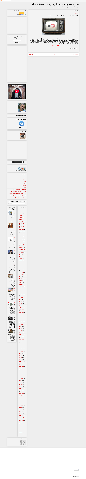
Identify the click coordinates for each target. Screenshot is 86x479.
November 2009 (22, 398)
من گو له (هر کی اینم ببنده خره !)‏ (20, 197)
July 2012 (20, 326)
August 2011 (21, 351)
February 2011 (21, 363)
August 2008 (21, 430)
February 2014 (21, 286)
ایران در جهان (23, 185)
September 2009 (22, 402)
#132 (14, 250)
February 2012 (21, 336)
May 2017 (20, 215)
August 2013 (21, 297)
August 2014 (21, 274)
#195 (14, 316)
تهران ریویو (24, 183)
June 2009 (20, 409)
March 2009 (21, 415)
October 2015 (21, 247)
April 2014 (20, 282)
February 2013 (21, 309)
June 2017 (20, 213)
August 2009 (21, 405)
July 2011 (20, 353)
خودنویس (24, 187)
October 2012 (21, 319)
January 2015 (21, 264)
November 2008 (22, 425)
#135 (14, 274)
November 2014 (22, 269)
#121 (14, 223)
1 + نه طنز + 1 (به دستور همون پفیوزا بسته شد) (17, 193)
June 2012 (20, 328)
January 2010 (21, 393)
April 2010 (20, 386)
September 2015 (22, 249)
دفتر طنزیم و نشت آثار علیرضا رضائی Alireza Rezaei (55, 4)
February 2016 (21, 239)
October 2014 (21, 272)
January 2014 (21, 288)
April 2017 (20, 217)
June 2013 (20, 301)
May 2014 (20, 280)
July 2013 (20, 299)
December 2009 (22, 395)
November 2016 (22, 226)
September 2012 (22, 321)
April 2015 (20, 258)
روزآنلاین (24, 179)
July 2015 (20, 254)
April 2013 (20, 305)
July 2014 (20, 276)
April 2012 (20, 332)
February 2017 (21, 221)
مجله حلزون (23, 175)
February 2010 (21, 390)
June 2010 (20, 382)
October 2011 (21, 346)
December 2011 (21, 341)
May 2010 (20, 384)
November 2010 (22, 371)
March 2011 (21, 361)
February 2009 (21, 417)
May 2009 (20, 411)
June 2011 (20, 355)
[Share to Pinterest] (70, 48)
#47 (14, 329)
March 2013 (21, 307)
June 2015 (20, 256)
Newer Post (31, 54)
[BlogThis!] (73, 48)
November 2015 (22, 244)
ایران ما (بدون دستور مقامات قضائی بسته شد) (18, 195)
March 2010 (21, 388)
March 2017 (21, 219)
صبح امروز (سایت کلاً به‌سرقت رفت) (19, 189)
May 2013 (20, 303)
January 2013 (21, 312)
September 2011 (22, 348)
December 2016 (22, 223)
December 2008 (22, 422)
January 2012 (21, 339)
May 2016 (20, 237)
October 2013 (21, 292)
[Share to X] (72, 48)
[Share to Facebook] (71, 48)
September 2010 (22, 375)
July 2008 (20, 432)
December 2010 (22, 368)
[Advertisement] (17, 25)
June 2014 (20, 278)
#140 (14, 288)
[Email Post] (76, 48)
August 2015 (21, 252)
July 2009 (20, 407)
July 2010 (20, 380)
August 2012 (21, 324)
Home (54, 54)
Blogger (45, 473)
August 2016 (21, 234)
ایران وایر (24, 181)
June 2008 (20, 434)
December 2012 (22, 314)
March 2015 (21, 260)
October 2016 (21, 229)
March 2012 (21, 334)
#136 (14, 237)
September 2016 (22, 231)
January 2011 (21, 366)
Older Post (75, 54)
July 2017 (20, 211)
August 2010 (21, 378)
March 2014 (21, 284)
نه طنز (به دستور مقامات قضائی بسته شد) (18, 191)
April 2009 (20, 413)
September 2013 (22, 294)
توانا (25, 177)
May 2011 (20, 357)
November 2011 (21, 344)
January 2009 (21, 420)
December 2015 (22, 241)
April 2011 (20, 359)
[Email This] (74, 48)
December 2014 (22, 266)
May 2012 (20, 330)
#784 (14, 264)
